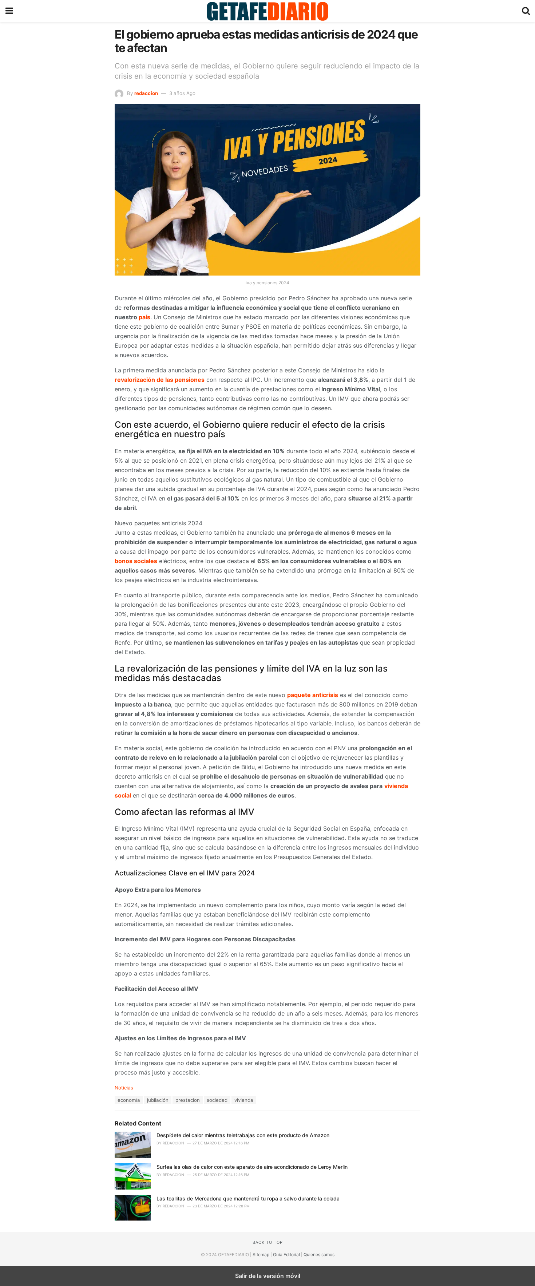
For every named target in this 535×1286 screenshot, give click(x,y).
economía (129, 1100)
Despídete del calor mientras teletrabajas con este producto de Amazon (242, 1135)
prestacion (187, 1100)
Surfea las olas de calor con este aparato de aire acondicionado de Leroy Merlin (252, 1167)
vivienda (243, 1100)
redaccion (146, 93)
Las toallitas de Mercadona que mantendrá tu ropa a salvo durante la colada (248, 1198)
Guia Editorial (286, 1254)
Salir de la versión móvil (267, 1275)
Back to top (268, 1242)
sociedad (217, 1100)
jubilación (158, 1100)
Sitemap (261, 1254)
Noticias (124, 1088)
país (144, 317)
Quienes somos (319, 1254)
